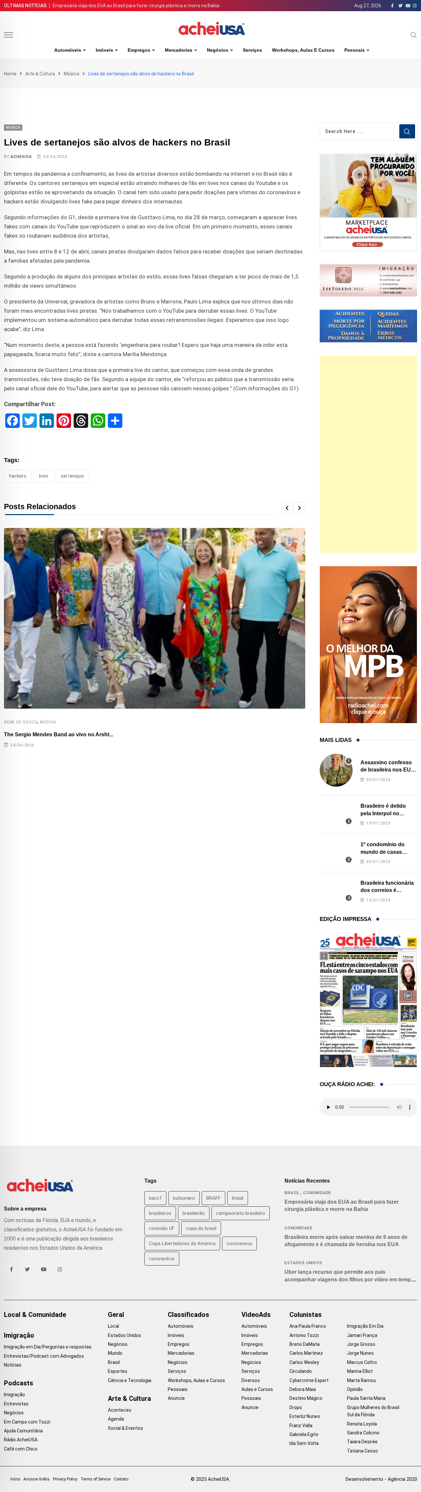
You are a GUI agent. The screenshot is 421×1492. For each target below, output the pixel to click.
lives (43, 476)
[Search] (413, 35)
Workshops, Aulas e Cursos (303, 50)
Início (15, 1479)
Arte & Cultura (40, 73)
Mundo (115, 1353)
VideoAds (256, 1315)
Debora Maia (302, 1389)
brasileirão (194, 1213)
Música (71, 73)
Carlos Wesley (304, 1362)
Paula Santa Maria (366, 1398)
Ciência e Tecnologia (129, 1380)
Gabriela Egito (303, 1434)
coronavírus (162, 1259)
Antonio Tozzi (304, 1335)
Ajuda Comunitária (23, 1430)
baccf (155, 1198)
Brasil (292, 1193)
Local (113, 1326)
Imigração (19, 1335)
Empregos (139, 50)
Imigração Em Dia (365, 1326)
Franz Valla (300, 1425)
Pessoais (354, 50)
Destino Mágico (305, 1398)
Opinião (355, 1389)
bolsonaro (184, 1198)
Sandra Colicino (363, 1432)
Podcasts (18, 1383)
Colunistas (305, 1315)
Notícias (12, 1365)
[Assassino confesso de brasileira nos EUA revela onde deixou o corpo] (336, 770)
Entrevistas (16, 1403)
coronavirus (239, 1243)
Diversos (250, 1380)
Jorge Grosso (361, 1344)
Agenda (116, 1419)
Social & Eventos (125, 1428)
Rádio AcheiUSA (20, 1439)
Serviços (252, 50)
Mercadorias (178, 50)
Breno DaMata (304, 1344)
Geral (116, 1315)
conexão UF (162, 1228)
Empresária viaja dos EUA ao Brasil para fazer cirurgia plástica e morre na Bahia (136, 5)
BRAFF (213, 1198)
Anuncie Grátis (36, 1479)
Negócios (217, 50)
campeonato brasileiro (240, 1213)
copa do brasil (201, 1228)
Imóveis (104, 50)
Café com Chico (20, 1449)
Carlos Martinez (306, 1353)
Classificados (188, 1315)
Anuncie (176, 1398)
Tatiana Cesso (362, 1450)
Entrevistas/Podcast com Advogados (44, 1356)
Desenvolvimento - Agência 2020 (381, 1479)
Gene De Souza (20, 722)
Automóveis (67, 50)
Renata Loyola (362, 1424)
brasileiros (160, 1213)
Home (10, 73)
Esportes (117, 1371)
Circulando (300, 1371)
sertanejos (72, 476)
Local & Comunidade (35, 1315)
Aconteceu (119, 1410)
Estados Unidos (303, 1263)
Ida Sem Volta (304, 1443)
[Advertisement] (368, 454)
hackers (17, 476)
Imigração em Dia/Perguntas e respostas (47, 1346)
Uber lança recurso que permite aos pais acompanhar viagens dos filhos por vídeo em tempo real (349, 1279)
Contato (121, 1479)
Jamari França (362, 1335)
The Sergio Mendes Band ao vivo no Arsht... (58, 734)
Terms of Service (96, 1479)
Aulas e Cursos (257, 1389)
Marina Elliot (360, 1371)
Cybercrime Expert (309, 1380)
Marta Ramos (361, 1380)
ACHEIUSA (21, 156)
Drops (295, 1407)
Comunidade (317, 1193)
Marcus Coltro (362, 1362)
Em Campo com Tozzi (27, 1422)
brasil (237, 1198)
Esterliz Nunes (304, 1416)
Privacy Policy (65, 1479)
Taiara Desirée (362, 1441)
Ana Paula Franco (307, 1326)
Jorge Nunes (360, 1353)
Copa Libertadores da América (182, 1243)
